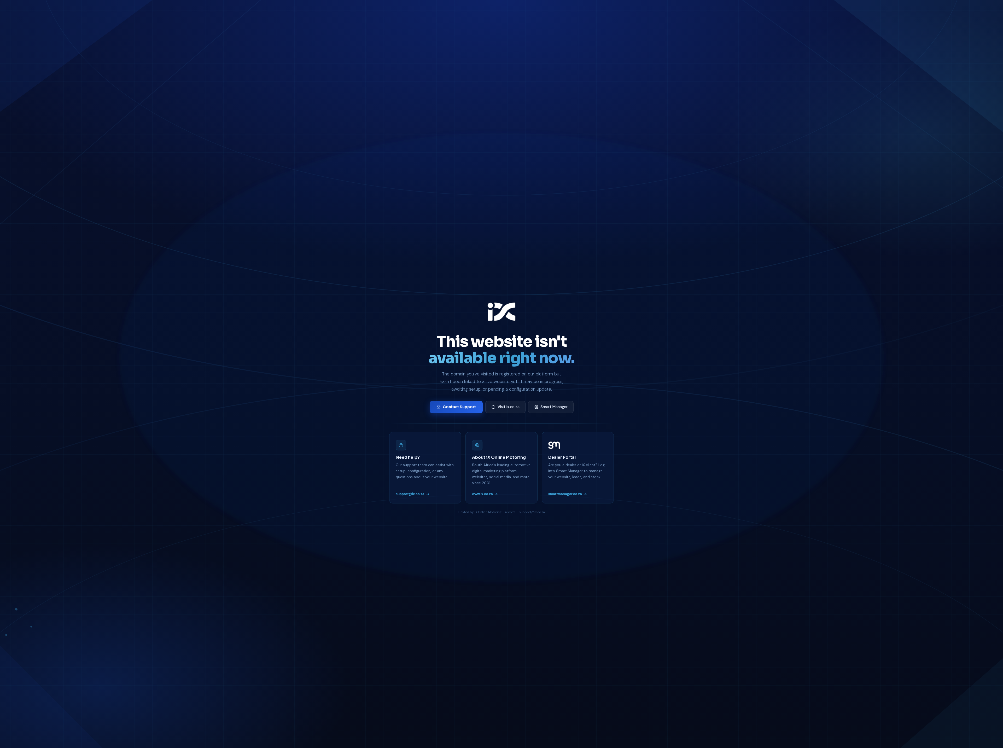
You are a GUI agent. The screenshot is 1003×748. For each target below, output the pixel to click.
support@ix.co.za (410, 494)
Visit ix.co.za (509, 406)
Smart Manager (554, 406)
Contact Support (459, 406)
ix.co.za (510, 512)
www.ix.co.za (482, 494)
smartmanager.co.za (565, 494)
